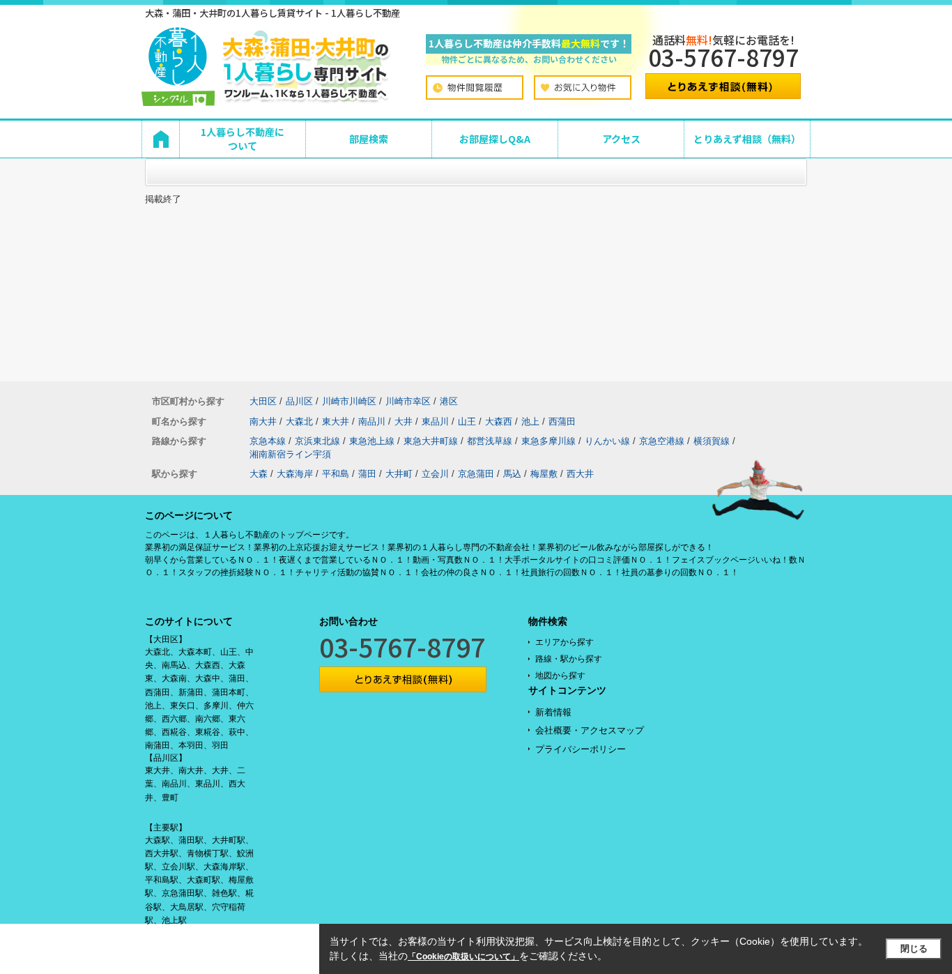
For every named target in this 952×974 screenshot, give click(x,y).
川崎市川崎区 (349, 401)
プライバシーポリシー (580, 749)
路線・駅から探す (568, 659)
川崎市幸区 (408, 401)
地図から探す (560, 675)
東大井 (335, 421)
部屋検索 (368, 139)
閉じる (914, 948)
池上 (530, 421)
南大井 (263, 421)
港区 (449, 401)
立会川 (435, 474)
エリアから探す (564, 642)
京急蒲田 (476, 474)
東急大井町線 (431, 441)
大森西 (498, 421)
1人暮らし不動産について (242, 139)
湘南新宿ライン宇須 (290, 454)
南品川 (371, 421)
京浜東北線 (317, 441)
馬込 (512, 474)
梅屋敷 (544, 474)
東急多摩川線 (548, 441)
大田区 (263, 401)
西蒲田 (562, 421)
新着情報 (553, 712)
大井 (403, 421)
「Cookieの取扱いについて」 (463, 956)
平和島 (335, 474)
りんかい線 (607, 441)
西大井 (580, 474)
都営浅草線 (489, 441)
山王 (467, 421)
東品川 (435, 421)
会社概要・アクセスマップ (589, 730)
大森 (258, 474)
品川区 (299, 401)
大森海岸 (295, 474)
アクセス (621, 139)
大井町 (399, 474)
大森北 (299, 421)
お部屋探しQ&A (494, 139)
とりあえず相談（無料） (747, 139)
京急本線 (267, 441)
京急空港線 (661, 441)
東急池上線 (371, 441)
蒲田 (367, 474)
